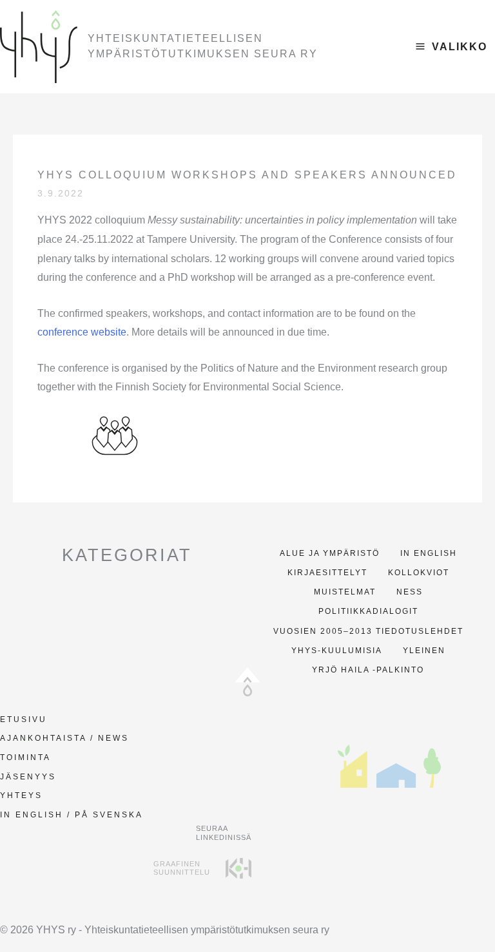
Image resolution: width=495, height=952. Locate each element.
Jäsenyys (28, 776)
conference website (81, 332)
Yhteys (21, 795)
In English (428, 553)
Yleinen (424, 650)
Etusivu (23, 719)
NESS (409, 591)
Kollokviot (418, 572)
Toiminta (25, 757)
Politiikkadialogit (368, 611)
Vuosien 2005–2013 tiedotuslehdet (368, 631)
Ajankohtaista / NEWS (64, 738)
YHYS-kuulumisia (336, 650)
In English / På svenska (71, 814)
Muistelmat (345, 591)
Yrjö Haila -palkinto (368, 669)
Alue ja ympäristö (330, 553)
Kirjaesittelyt (327, 572)
